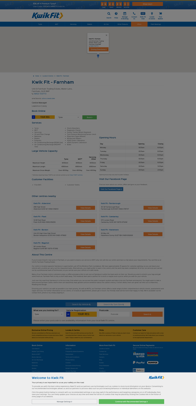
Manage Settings (64, 401)
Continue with (131, 401)
